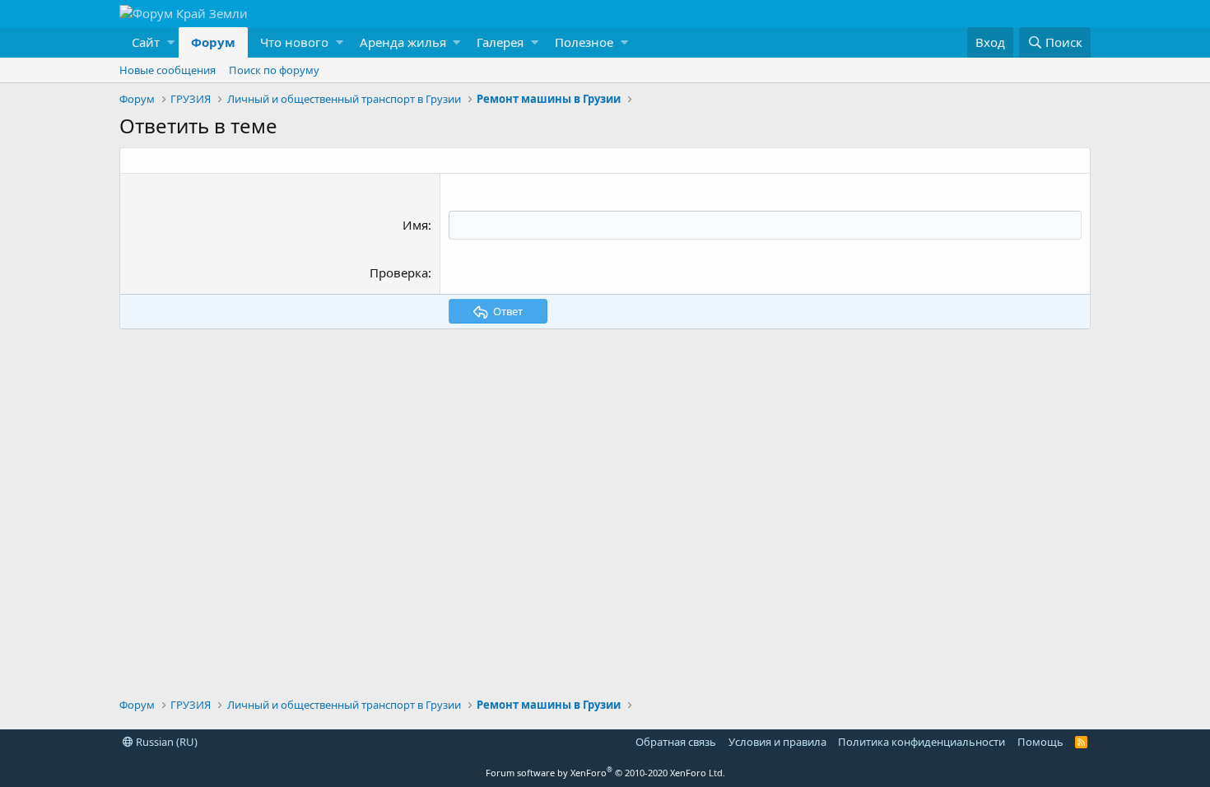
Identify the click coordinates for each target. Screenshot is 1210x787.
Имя (415, 225)
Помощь (1040, 741)
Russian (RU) (165, 741)
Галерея (500, 42)
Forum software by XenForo (605, 772)
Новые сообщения (167, 70)
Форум (213, 42)
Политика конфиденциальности (921, 741)
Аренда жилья (403, 42)
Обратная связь (675, 741)
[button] (149, 42)
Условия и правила (777, 741)
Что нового (294, 42)
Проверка (399, 272)
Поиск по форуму (274, 70)
